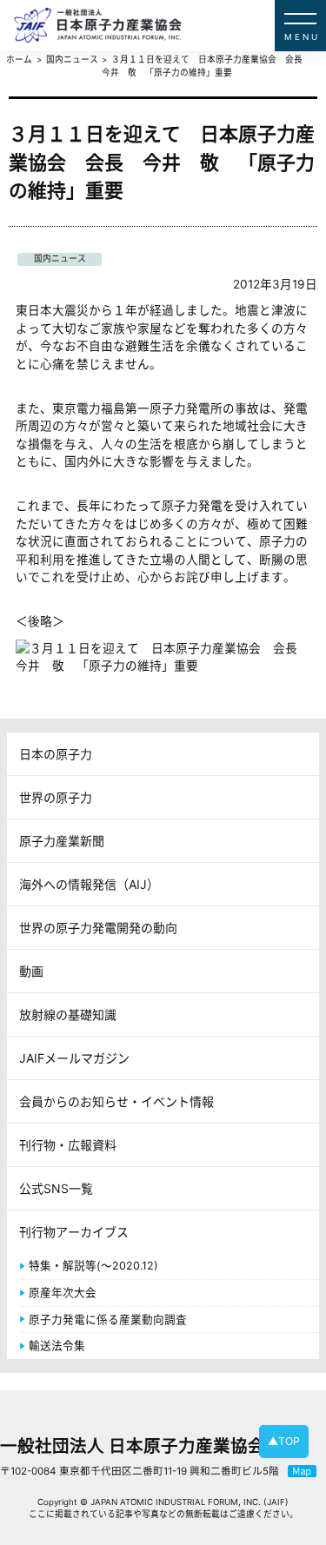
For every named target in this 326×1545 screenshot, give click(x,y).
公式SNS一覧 (56, 1188)
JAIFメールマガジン (74, 1058)
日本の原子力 (55, 753)
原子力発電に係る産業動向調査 (108, 1319)
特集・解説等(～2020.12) (93, 1265)
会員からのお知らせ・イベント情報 (116, 1101)
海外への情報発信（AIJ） (89, 884)
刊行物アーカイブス (74, 1231)
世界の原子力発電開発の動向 (98, 927)
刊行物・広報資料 (67, 1144)
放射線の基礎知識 (67, 1014)
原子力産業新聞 (61, 840)
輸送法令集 (57, 1345)
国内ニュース (60, 258)
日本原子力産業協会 (170, 25)
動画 (31, 971)
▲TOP (284, 1441)
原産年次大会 (62, 1292)
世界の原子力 (55, 797)
